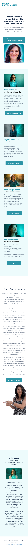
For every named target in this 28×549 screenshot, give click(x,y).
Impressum (8, 544)
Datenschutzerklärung (17, 544)
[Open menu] (25, 4)
